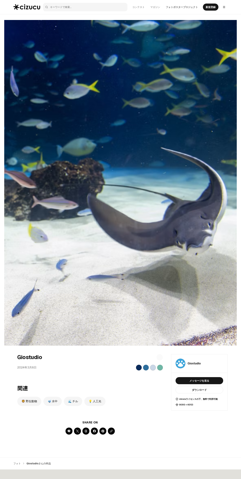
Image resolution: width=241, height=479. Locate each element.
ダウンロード (199, 389)
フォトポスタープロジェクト (182, 7)
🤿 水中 (53, 401)
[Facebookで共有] (94, 431)
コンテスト (138, 7)
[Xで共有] (77, 431)
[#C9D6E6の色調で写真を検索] (153, 367)
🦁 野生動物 (29, 401)
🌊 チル (73, 401)
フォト (17, 463)
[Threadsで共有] (85, 431)
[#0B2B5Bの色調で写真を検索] (139, 367)
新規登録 (211, 7)
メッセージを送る (199, 380)
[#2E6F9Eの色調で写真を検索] (146, 367)
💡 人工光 (95, 401)
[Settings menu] (224, 7)
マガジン (155, 7)
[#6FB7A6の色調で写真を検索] (160, 367)
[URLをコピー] (111, 431)
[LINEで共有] (69, 431)
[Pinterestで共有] (102, 431)
